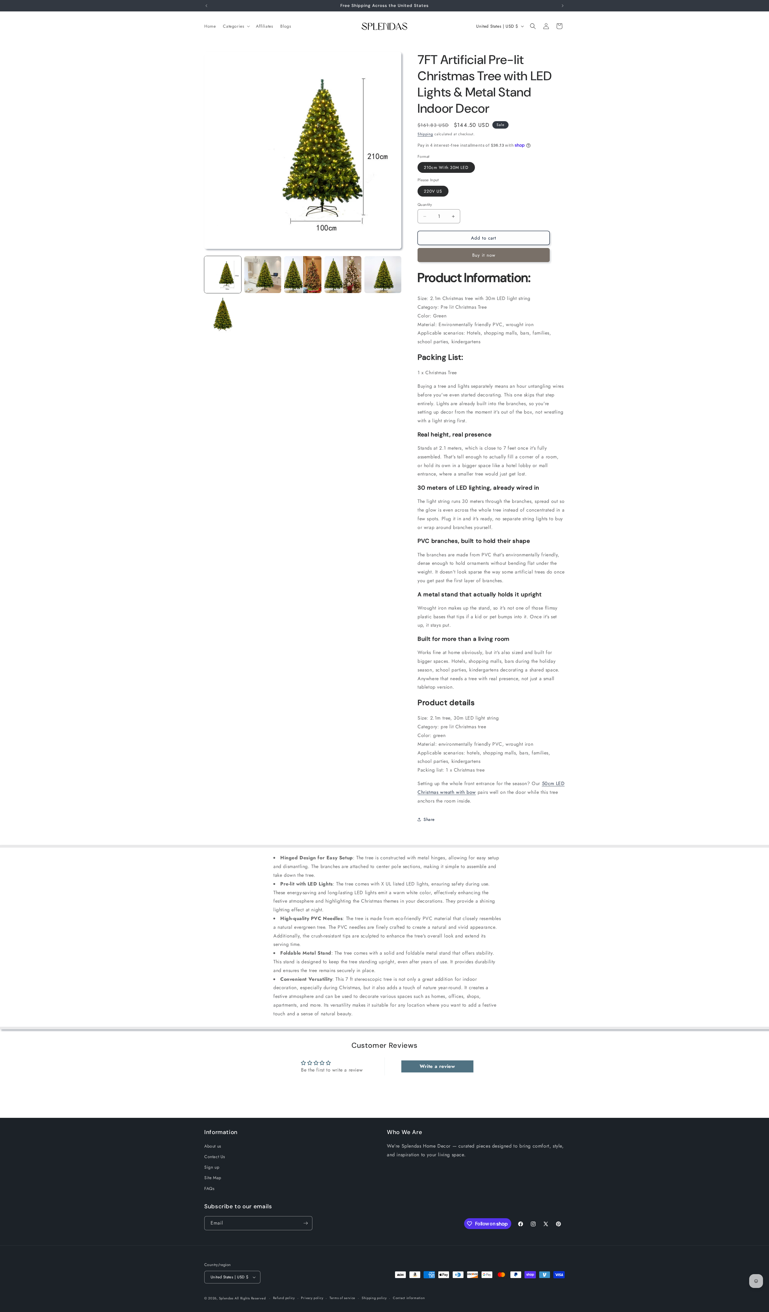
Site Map (212, 1178)
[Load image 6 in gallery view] (222, 314)
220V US (433, 191)
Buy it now (483, 255)
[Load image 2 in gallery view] (262, 274)
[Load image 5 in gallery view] (382, 274)
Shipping (425, 134)
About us (212, 1146)
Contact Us (214, 1157)
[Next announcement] (562, 5)
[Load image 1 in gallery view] (222, 274)
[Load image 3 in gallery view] (302, 274)
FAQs (209, 1188)
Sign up (211, 1167)
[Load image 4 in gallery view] (342, 274)
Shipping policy (374, 1297)
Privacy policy (312, 1297)
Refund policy (284, 1297)
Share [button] (429, 819)
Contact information (409, 1297)
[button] (235, 26)
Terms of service (342, 1297)
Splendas (226, 1298)
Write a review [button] (437, 1066)
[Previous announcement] (206, 5)
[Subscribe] (305, 1223)
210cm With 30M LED (446, 167)
